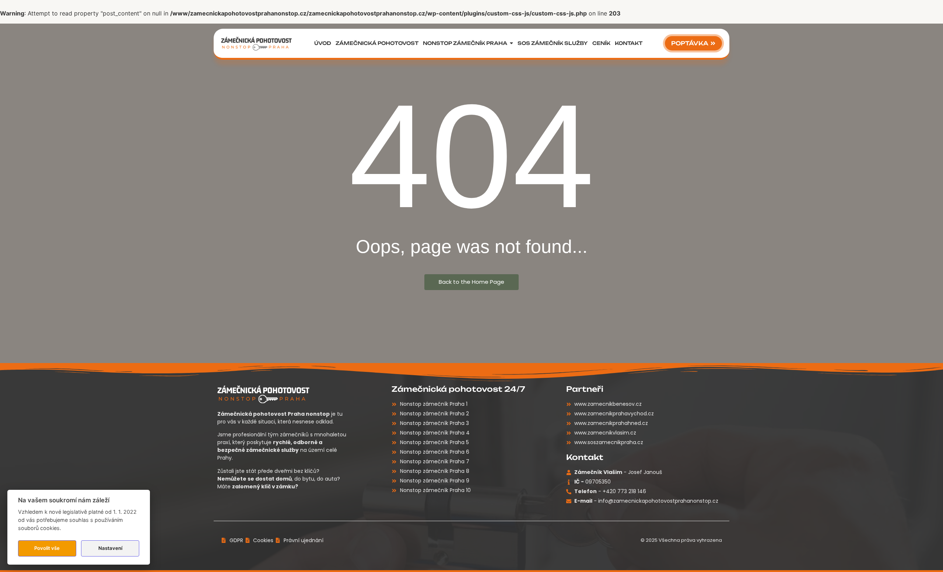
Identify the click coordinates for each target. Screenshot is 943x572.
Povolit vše (47, 548)
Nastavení (110, 548)
